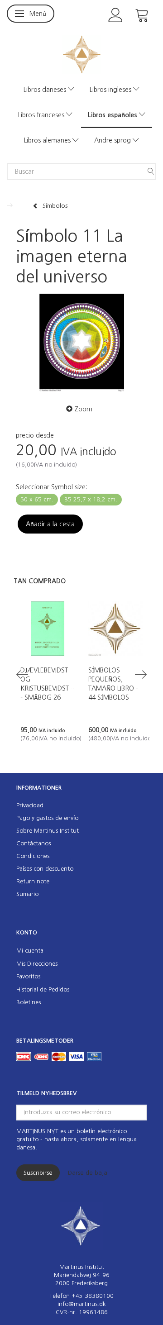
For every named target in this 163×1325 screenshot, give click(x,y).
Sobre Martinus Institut (47, 831)
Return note (32, 881)
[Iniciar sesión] (115, 14)
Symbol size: (51, 487)
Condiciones (32, 856)
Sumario (27, 894)
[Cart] (142, 14)
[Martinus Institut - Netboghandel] (81, 53)
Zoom (83, 409)
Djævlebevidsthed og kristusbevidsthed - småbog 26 (47, 684)
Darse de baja (87, 1173)
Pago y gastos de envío (47, 818)
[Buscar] (151, 171)
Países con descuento (44, 869)
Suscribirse (38, 1173)
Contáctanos (33, 843)
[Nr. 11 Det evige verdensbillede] (81, 343)
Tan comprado (40, 581)
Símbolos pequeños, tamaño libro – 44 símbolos (113, 684)
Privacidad (29, 805)
